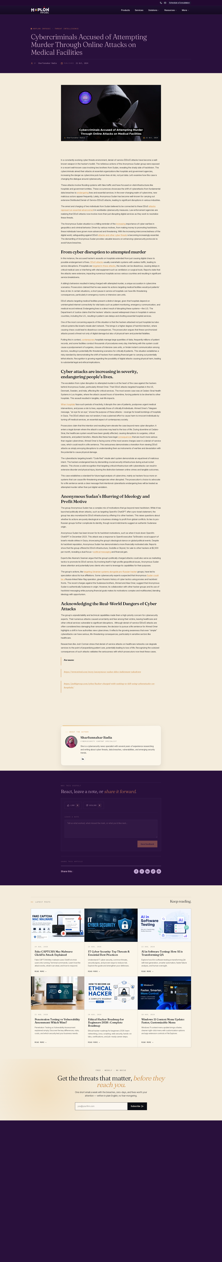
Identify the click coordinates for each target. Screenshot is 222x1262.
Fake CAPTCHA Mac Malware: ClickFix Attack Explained (54, 953)
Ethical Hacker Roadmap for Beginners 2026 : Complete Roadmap (106, 1022)
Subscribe (135, 1106)
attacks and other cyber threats (112, 235)
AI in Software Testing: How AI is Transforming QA (162, 953)
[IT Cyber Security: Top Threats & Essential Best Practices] (111, 925)
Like (74, 805)
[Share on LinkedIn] (147, 871)
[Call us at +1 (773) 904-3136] (161, 2)
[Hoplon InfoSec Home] (40, 10)
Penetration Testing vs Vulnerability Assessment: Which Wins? (57, 1021)
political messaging (102, 552)
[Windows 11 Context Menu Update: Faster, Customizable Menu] (164, 993)
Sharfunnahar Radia (96, 737)
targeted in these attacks (104, 266)
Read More (39, 971)
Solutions (152, 10)
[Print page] (158, 871)
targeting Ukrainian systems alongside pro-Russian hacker (110, 571)
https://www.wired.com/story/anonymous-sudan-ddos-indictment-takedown (102, 672)
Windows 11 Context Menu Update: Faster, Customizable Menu (162, 1021)
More (184, 10)
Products (125, 10)
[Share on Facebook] (136, 871)
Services (139, 10)
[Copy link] (153, 871)
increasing (121, 224)
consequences (125, 437)
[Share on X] (142, 871)
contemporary (88, 339)
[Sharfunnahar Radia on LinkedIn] (83, 759)
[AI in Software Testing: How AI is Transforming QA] (164, 925)
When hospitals (68, 404)
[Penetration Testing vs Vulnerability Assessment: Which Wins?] (57, 993)
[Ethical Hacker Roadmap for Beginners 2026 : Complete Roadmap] (111, 993)
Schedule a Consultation (179, 3)
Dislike (94, 805)
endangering (83, 192)
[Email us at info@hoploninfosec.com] (165, 2)
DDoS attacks (96, 262)
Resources (169, 10)
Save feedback (147, 844)
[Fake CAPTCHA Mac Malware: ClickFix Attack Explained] (57, 925)
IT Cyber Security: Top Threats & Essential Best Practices (109, 953)
